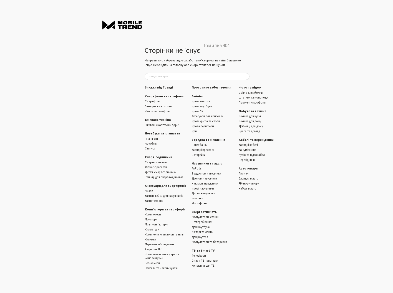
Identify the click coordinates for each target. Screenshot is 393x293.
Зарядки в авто (248, 179)
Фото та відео (250, 87)
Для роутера (200, 237)
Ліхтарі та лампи (202, 232)
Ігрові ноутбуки (202, 106)
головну (178, 65)
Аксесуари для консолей (208, 116)
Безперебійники (202, 222)
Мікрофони (199, 203)
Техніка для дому (250, 121)
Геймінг (197, 96)
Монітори (151, 219)
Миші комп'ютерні (156, 224)
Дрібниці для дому (251, 126)
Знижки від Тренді (159, 87)
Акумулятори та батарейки (209, 242)
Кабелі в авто (247, 189)
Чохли (149, 191)
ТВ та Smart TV (203, 250)
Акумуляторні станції (205, 217)
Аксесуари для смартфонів (165, 186)
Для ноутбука (201, 227)
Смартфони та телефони (164, 96)
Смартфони (153, 101)
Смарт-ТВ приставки (205, 261)
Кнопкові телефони (158, 111)
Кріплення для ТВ (203, 266)
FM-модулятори (249, 184)
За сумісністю (247, 150)
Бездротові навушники (206, 174)
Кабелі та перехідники (256, 140)
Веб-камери (152, 263)
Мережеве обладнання (159, 244)
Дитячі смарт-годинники (160, 172)
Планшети (151, 139)
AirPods (196, 169)
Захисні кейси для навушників (164, 196)
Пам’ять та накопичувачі (161, 268)
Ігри (194, 131)
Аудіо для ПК (153, 249)
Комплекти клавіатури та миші (164, 234)
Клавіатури (152, 229)
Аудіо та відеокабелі (252, 155)
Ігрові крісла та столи (206, 121)
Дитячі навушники (203, 193)
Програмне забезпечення (211, 87)
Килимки (150, 239)
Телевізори (199, 256)
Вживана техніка (158, 120)
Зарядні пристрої (203, 150)
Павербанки (199, 145)
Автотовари (248, 168)
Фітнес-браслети (156, 167)
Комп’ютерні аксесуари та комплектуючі (162, 256)
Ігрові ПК (197, 111)
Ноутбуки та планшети (162, 133)
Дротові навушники (204, 179)
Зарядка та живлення (208, 140)
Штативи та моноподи (253, 98)
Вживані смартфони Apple (162, 125)
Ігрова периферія (203, 126)
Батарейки (199, 155)
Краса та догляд (249, 131)
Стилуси (150, 148)
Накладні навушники (205, 184)
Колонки (197, 198)
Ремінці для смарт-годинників (164, 177)
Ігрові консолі (201, 101)
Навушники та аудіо (207, 163)
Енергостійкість (204, 212)
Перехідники (247, 160)
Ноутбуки (151, 144)
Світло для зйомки (251, 93)
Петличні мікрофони (252, 103)
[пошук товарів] (245, 76)
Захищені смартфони (158, 106)
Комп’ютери (153, 214)
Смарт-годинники (158, 157)
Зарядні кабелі (248, 145)
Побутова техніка (252, 111)
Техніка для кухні (250, 116)
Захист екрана (154, 201)
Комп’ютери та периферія (165, 209)
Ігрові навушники (203, 189)
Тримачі (244, 174)
